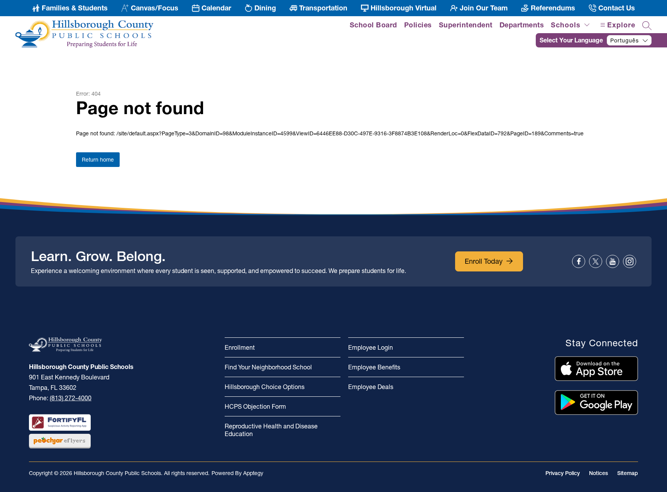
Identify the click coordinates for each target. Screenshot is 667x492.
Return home (98, 159)
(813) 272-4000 (70, 398)
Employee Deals (370, 387)
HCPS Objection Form (255, 406)
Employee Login (370, 347)
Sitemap (627, 473)
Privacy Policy (562, 473)
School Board (373, 24)
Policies (418, 24)
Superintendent (466, 24)
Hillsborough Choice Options (265, 387)
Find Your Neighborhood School (268, 367)
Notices (598, 473)
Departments (521, 24)
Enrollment (240, 347)
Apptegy (253, 473)
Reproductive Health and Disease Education (271, 430)
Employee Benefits (374, 367)
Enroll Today (484, 261)
